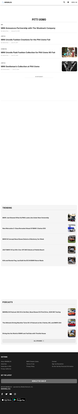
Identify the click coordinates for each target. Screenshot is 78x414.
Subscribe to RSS (6, 366)
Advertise (4, 364)
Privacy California (6, 369)
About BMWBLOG (6, 361)
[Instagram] (16, 394)
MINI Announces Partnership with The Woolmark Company (28, 28)
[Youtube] (11, 394)
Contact (54, 361)
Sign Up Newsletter (58, 364)
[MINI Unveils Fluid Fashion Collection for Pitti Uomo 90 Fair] (69, 52)
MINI (2, 24)
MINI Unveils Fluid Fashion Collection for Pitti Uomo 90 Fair (28, 52)
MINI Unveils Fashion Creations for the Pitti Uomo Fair (25, 40)
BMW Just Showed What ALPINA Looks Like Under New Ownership (25, 218)
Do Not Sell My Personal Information (62, 366)
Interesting (4, 49)
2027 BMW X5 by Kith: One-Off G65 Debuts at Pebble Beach (23, 250)
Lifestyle (3, 36)
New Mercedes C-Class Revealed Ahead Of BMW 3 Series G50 (24, 228)
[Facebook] (3, 394)
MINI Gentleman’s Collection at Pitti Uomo (20, 66)
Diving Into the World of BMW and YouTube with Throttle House (24, 333)
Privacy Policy (30, 366)
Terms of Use (30, 364)
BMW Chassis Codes (32, 361)
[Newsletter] (68, 2)
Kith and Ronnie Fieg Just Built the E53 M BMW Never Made (22, 260)
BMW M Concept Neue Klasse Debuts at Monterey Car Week (23, 239)
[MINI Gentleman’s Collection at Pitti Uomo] (69, 66)
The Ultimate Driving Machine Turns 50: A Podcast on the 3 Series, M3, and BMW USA (31, 323)
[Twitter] (7, 394)
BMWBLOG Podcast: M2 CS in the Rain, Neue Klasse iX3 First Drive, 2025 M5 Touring (31, 312)
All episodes (38, 341)
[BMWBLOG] (39, 389)
